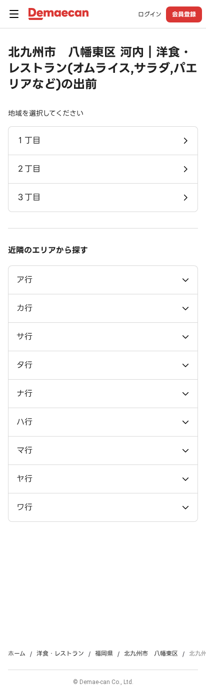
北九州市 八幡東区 (151, 653)
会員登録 (184, 14)
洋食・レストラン (60, 653)
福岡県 (104, 653)
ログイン (150, 14)
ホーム (17, 653)
